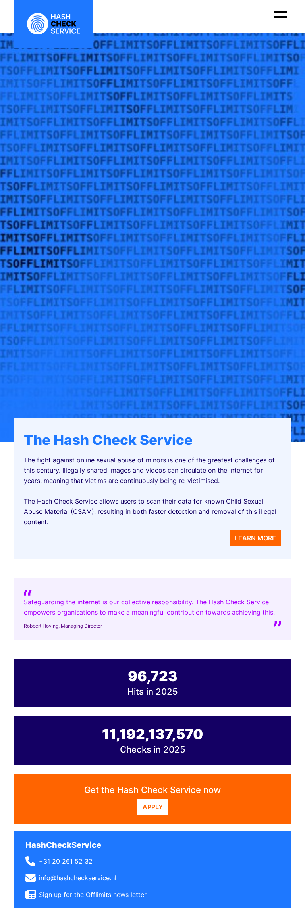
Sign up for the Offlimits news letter (93, 894)
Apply (153, 807)
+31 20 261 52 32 (66, 861)
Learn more (255, 538)
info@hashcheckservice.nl (77, 878)
